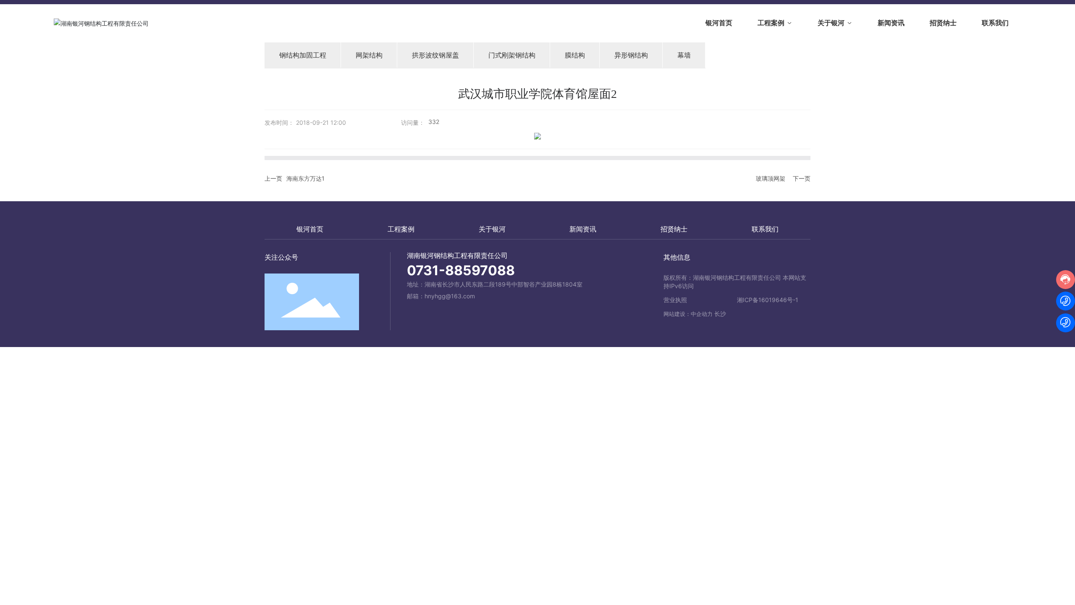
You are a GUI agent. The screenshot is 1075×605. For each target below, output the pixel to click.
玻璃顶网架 (770, 178)
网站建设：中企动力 (688, 313)
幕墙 (684, 55)
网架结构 (369, 55)
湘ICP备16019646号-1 (767, 299)
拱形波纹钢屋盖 (435, 55)
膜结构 (575, 55)
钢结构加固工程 (302, 55)
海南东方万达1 (305, 178)
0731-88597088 (461, 270)
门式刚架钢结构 (511, 55)
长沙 (720, 313)
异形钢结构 (631, 55)
